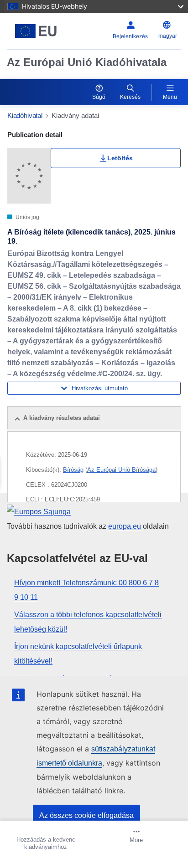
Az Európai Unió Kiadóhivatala (87, 62)
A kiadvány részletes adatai (61, 417)
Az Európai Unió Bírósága (121, 469)
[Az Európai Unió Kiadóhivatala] (38, 31)
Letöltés (120, 158)
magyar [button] (167, 36)
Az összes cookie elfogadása (86, 815)
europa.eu (124, 526)
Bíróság (73, 469)
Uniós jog (26, 217)
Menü (170, 97)
